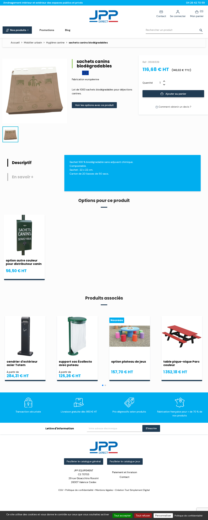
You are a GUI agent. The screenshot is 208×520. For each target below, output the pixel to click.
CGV (61, 490)
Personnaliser (163, 515)
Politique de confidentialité (79, 490)
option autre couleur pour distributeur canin (24, 262)
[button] (102, 385)
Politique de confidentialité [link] (188, 515)
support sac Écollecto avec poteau (75, 363)
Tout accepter (122, 515)
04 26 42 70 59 (195, 2)
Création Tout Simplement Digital (132, 490)
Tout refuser (143, 515)
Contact (161, 16)
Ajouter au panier (175, 93)
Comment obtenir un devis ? (174, 106)
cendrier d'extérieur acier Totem (22, 363)
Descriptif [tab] (22, 162)
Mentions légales (104, 490)
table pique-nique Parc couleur (181, 363)
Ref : (145, 62)
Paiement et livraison (124, 472)
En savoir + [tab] (22, 177)
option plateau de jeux (128, 362)
